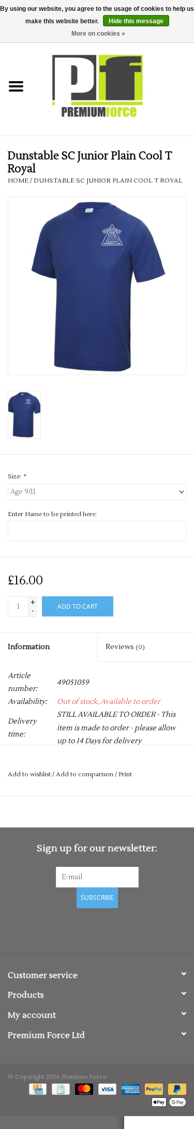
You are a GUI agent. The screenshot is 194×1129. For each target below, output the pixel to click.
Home (18, 181)
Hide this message (136, 21)
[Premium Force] (113, 86)
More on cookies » (98, 33)
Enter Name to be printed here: (52, 514)
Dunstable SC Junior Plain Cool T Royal (108, 181)
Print (125, 774)
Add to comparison (85, 774)
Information (29, 647)
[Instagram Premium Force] (133, 929)
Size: (17, 476)
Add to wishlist (29, 774)
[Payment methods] (36, 1089)
